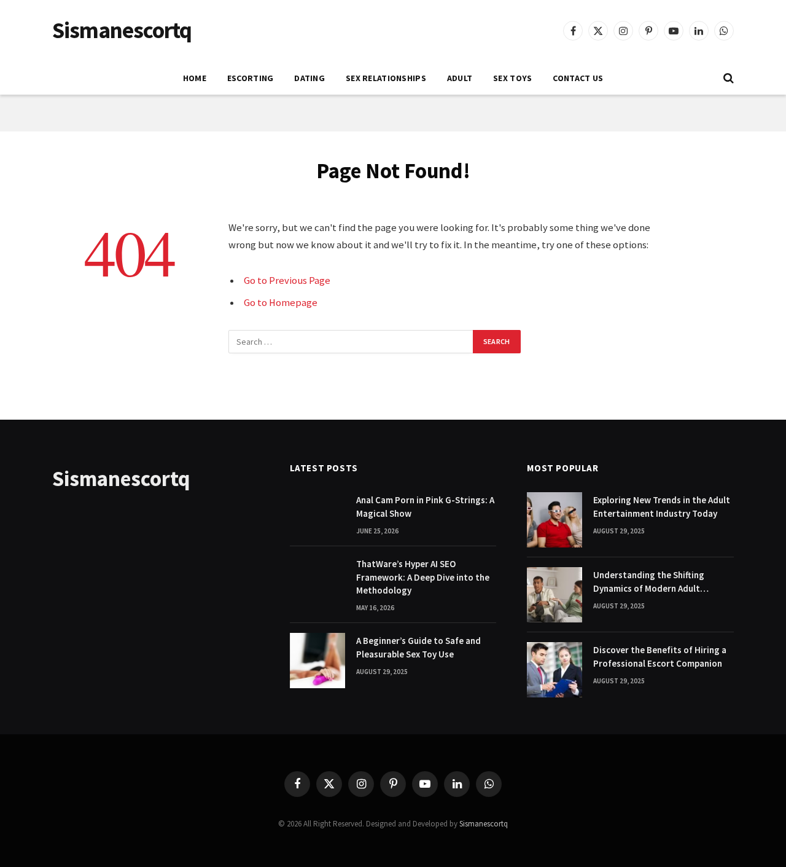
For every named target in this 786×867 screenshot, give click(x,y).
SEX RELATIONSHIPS (386, 78)
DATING (309, 78)
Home (194, 78)
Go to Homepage (280, 302)
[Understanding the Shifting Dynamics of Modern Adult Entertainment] (554, 594)
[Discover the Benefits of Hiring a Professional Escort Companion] (554, 669)
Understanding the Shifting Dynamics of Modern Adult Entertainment (648, 582)
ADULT (459, 78)
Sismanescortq (483, 823)
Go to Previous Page (287, 280)
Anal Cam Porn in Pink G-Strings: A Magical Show (425, 506)
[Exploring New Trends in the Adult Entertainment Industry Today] (554, 519)
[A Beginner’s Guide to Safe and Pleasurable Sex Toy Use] (317, 660)
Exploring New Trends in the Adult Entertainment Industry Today (661, 506)
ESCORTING (250, 78)
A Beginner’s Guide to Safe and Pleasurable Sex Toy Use (418, 647)
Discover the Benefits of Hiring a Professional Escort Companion (659, 656)
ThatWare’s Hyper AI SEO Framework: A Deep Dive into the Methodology (422, 577)
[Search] (727, 78)
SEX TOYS (512, 78)
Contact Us (578, 78)
